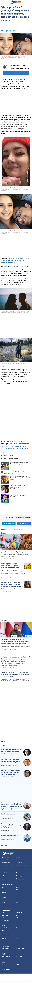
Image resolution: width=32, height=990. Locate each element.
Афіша (3, 964)
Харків (17, 887)
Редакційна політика (6, 455)
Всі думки (4, 845)
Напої (17, 938)
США (3, 452)
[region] (16, 101)
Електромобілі (19, 927)
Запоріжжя (4, 889)
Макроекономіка (20, 948)
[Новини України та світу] (4, 529)
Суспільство (20, 879)
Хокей (3, 902)
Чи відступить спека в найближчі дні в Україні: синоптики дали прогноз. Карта (10, 566)
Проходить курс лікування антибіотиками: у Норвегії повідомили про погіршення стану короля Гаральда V (11, 584)
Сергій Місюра (5, 818)
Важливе (4, 533)
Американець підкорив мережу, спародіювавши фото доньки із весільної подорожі (16, 260)
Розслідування (20, 876)
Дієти (3, 941)
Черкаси (4, 892)
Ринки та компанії (6, 948)
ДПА (17, 915)
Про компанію (5, 857)
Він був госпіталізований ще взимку (11, 589)
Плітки (17, 964)
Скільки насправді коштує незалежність (9, 836)
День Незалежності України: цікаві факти (16, 552)
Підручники (19, 912)
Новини (8, 24)
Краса (3, 967)
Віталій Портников (6, 765)
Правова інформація (7, 859)
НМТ (17, 917)
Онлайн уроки (5, 915)
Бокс (17, 902)
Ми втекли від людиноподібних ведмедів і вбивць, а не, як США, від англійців (11, 825)
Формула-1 (4, 905)
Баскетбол (18, 900)
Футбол (3, 900)
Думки (3, 745)
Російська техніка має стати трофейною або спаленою (10, 815)
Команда (18, 857)
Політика (19, 873)
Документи (19, 862)
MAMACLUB (19, 956)
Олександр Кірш (5, 830)
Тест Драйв (5, 927)
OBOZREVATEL (17, 441)
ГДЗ (3, 912)
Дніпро (18, 889)
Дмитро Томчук (5, 839)
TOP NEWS (5, 621)
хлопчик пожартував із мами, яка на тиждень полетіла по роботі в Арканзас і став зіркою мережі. (15, 446)
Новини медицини (6, 956)
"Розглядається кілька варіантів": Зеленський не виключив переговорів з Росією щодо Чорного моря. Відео (15, 641)
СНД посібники (5, 920)
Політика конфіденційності (22, 859)
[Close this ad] (31, 980)
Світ (3, 876)
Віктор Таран (5, 777)
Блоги (3, 879)
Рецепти (4, 938)
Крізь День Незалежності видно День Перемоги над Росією (11, 750)
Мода (17, 967)
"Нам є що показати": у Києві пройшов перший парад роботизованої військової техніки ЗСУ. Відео (15, 674)
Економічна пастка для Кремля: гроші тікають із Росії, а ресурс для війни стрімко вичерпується (11, 804)
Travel (10, 529)
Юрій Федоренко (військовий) (9, 809)
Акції (3, 930)
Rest (3, 741)
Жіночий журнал (6, 969)
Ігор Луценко (5, 754)
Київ (3, 887)
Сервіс (17, 930)
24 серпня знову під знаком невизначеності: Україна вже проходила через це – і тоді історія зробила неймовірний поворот (10, 761)
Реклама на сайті (6, 862)
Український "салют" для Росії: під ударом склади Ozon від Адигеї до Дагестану (11, 772)
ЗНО (3, 917)
